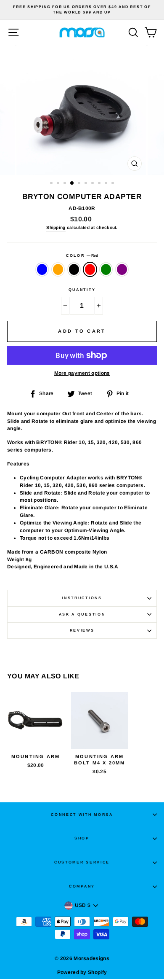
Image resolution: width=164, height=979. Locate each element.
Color (82, 255)
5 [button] (80, 184)
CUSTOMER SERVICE (82, 862)
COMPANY (82, 886)
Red (90, 269)
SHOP (82, 838)
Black (74, 269)
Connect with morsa (82, 814)
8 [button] (100, 184)
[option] (82, 10)
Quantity (82, 290)
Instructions (82, 598)
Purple (122, 269)
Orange (58, 269)
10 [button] (113, 184)
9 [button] (107, 184)
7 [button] (93, 184)
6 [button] (87, 184)
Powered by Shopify (82, 972)
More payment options (82, 373)
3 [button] (65, 184)
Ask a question (82, 614)
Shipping (55, 227)
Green (106, 269)
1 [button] (52, 184)
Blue (42, 269)
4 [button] (72, 183)
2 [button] (59, 184)
